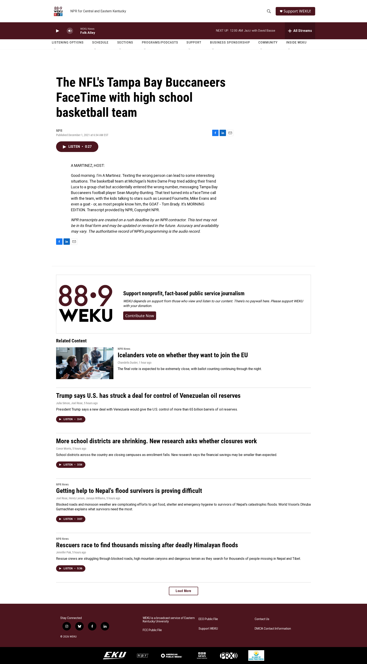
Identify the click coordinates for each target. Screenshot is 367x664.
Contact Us (262, 619)
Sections (125, 42)
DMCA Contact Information (273, 628)
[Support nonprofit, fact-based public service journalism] (85, 304)
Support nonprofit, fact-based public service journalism (183, 293)
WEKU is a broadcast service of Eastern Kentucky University (169, 619)
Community (268, 42)
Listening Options (68, 42)
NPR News (124, 348)
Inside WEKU (296, 42)
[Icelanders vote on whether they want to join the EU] (84, 363)
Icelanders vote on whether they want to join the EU (183, 355)
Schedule (100, 42)
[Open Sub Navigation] (55, 49)
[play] (57, 30)
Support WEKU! (297, 11)
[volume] (69, 31)
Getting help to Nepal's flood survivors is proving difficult (129, 490)
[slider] (76, 30)
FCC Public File (152, 630)
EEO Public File (208, 619)
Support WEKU (208, 628)
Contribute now (139, 315)
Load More (183, 591)
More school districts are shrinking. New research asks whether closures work (156, 441)
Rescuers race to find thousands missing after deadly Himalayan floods (147, 545)
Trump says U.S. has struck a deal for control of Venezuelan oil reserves (148, 395)
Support (193, 42)
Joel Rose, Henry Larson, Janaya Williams (80, 498)
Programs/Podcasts (160, 42)
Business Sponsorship (230, 42)
